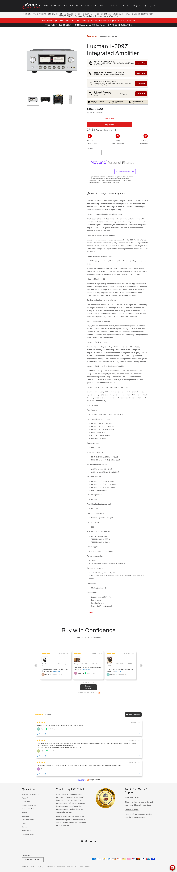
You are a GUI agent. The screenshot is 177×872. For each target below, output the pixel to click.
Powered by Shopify (39, 866)
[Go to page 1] (83, 682)
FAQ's (24, 823)
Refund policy (51, 866)
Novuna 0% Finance (29, 805)
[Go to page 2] (86, 682)
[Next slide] (141, 665)
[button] (145, 6)
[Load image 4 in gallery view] (71, 99)
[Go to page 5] (93, 682)
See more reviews (88, 687)
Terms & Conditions (29, 809)
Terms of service (72, 866)
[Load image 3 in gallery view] (58, 99)
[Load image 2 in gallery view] (45, 99)
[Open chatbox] (172, 868)
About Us (25, 798)
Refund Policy (27, 830)
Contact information (84, 866)
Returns (24, 812)
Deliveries (25, 816)
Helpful (41, 734)
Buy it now (109, 125)
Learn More (141, 63)
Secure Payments (28, 820)
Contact (25, 827)
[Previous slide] (36, 665)
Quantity (89, 148)
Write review (134, 714)
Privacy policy (61, 866)
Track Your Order (28, 834)
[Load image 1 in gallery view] (33, 99)
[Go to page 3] (88, 682)
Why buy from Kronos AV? (31, 794)
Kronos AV (30, 866)
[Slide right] (79, 99)
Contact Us (141, 83)
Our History (26, 802)
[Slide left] (24, 99)
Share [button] (91, 612)
